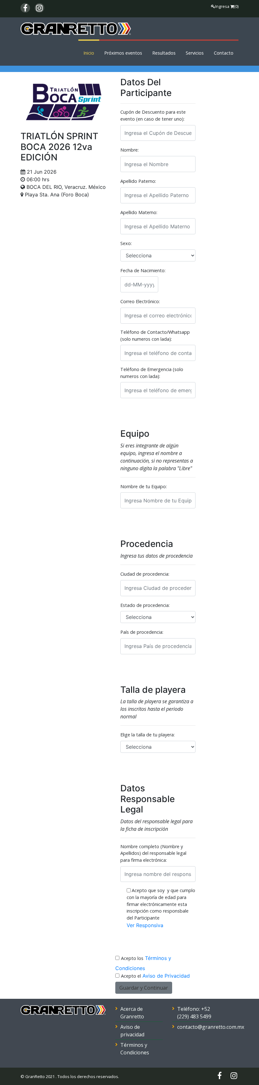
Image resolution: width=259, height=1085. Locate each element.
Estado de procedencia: (145, 605)
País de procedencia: (141, 632)
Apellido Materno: (138, 212)
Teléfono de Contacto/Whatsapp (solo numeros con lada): (155, 335)
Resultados (164, 53)
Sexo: (126, 243)
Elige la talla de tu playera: (147, 735)
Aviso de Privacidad (166, 976)
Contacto (223, 53)
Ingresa (222, 6)
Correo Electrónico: (140, 301)
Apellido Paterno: (138, 181)
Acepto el (131, 976)
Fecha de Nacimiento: (143, 270)
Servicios (195, 53)
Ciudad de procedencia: (144, 574)
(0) (236, 6)
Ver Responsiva (145, 925)
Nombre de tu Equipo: (143, 486)
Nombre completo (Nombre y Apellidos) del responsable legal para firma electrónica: (153, 853)
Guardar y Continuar (143, 987)
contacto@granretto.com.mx (210, 1026)
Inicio (88, 53)
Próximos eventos (123, 53)
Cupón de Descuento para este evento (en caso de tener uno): (153, 115)
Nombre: (129, 150)
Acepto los (132, 958)
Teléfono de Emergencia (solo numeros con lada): (151, 372)
